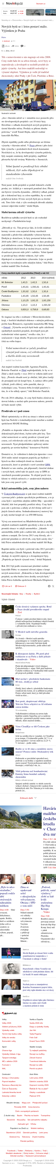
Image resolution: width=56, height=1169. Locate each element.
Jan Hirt (33, 1030)
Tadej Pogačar (35, 1034)
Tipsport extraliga (9, 1058)
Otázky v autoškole (37, 1092)
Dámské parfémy (30, 1132)
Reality (28, 594)
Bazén (19, 1115)
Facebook (11, 1151)
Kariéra (38, 1151)
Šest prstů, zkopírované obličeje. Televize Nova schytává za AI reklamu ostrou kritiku (33, 704)
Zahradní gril (23, 1124)
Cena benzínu (34, 1107)
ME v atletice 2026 (9, 1061)
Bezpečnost (19, 733)
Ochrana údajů (42, 1153)
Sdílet (17, 46)
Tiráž (45, 1151)
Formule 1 (6, 1065)
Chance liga (7, 1050)
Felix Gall (33, 1037)
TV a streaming (21, 710)
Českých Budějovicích (14, 493)
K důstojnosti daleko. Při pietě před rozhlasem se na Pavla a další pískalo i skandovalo (33, 656)
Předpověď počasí (40, 1103)
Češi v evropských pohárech (27, 1111)
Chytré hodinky (38, 1137)
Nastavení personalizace (36, 1156)
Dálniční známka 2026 (39, 1081)
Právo (4, 37)
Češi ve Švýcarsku (9, 1089)
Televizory (26, 1137)
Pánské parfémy (27, 1141)
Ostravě (6, 327)
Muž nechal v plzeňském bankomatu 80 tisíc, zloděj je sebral (32, 680)
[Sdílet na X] (53, 586)
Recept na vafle (36, 1065)
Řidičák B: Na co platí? (39, 1089)
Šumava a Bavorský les (11, 1085)
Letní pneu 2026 (36, 1078)
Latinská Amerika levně (11, 1092)
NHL (4, 1068)
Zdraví (17, 755)
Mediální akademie (13, 1153)
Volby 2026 (6, 1023)
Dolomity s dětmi (9, 1096)
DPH (47, 464)
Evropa (18, 635)
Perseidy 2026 (20, 1107)
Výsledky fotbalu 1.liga (11, 1054)
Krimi (17, 685)
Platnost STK (35, 1096)
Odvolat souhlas (16, 1156)
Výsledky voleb (8, 1030)
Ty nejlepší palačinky (38, 1050)
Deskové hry (15, 1137)
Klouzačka (21, 1120)
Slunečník (11, 1120)
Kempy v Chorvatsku (10, 1078)
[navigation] (3, 4)
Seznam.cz (40, 4)
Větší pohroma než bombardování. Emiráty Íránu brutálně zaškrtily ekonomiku (31, 774)
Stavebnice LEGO (13, 1132)
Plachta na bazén (31, 1115)
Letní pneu (43, 1132)
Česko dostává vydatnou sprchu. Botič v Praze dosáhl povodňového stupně (33, 608)
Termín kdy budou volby (12, 1034)
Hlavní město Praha (22, 663)
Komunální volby (9, 1041)
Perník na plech (36, 1068)
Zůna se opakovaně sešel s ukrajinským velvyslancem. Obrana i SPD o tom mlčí (28, 896)
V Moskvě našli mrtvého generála (31, 631)
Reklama (28, 1151)
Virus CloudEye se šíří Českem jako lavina (32, 728)
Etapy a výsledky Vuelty (39, 1027)
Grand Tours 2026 (37, 1041)
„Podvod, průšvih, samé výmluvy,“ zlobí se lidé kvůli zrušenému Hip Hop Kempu (48, 898)
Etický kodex (29, 1153)
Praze (32, 145)
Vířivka (33, 1124)
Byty (21, 594)
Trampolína (45, 1115)
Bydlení (37, 594)
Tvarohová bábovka (38, 1061)
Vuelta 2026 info (36, 1023)
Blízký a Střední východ (24, 780)
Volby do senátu (8, 1037)
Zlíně (23, 370)
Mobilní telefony (37, 1128)
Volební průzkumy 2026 (11, 1027)
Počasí (18, 616)
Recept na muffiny (37, 1054)
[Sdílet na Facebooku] (49, 586)
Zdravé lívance (36, 1058)
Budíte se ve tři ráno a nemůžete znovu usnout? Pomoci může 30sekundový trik (34, 750)
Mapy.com (26, 1103)
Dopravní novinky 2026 (39, 1085)
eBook (7, 46)
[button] (28, 95)
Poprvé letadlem (8, 1081)
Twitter (20, 1151)
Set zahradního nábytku (37, 1120)
